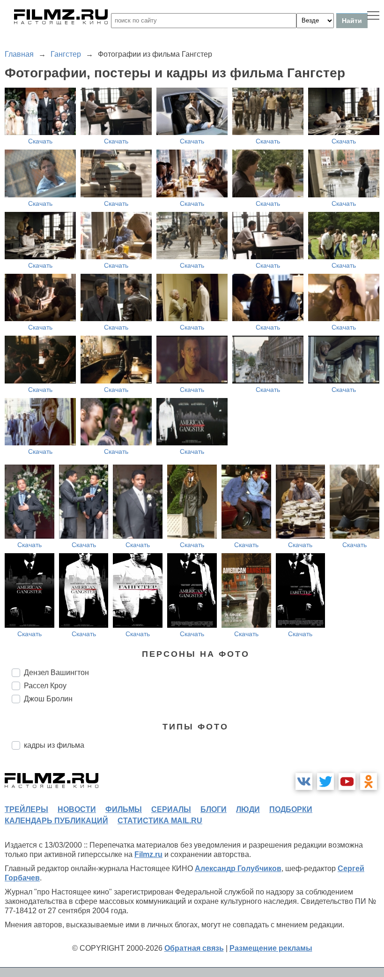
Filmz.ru (148, 854)
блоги (213, 809)
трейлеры (26, 809)
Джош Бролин (48, 699)
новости (77, 809)
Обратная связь (194, 948)
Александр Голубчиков (238, 868)
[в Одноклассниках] (368, 781)
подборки (290, 809)
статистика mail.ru (160, 821)
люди (248, 809)
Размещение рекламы (270, 948)
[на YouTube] (347, 781)
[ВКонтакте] (303, 781)
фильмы (123, 809)
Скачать (40, 141)
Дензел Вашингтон (56, 672)
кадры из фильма (54, 745)
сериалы (171, 809)
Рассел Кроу (45, 686)
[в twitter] (325, 781)
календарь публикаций (56, 821)
